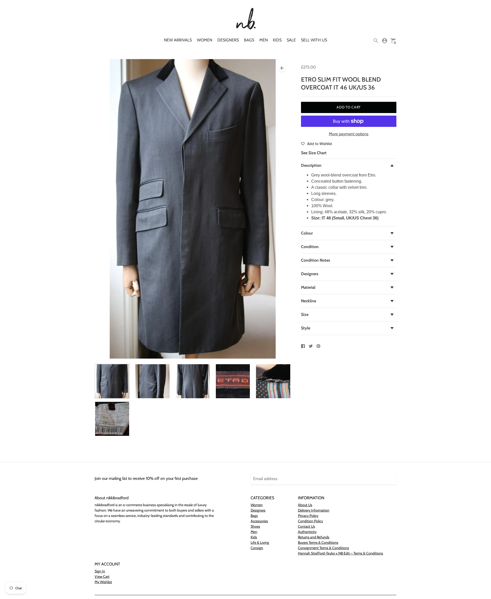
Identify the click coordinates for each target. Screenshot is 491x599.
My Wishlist (103, 582)
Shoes (255, 526)
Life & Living (260, 542)
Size (304, 314)
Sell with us (314, 40)
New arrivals (178, 40)
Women (204, 40)
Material (308, 287)
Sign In (100, 571)
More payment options (349, 133)
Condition (310, 246)
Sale (291, 40)
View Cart (102, 576)
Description (311, 165)
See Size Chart (314, 152)
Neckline (308, 300)
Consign (257, 548)
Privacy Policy (308, 515)
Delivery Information (313, 510)
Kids (277, 40)
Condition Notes (315, 260)
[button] (316, 143)
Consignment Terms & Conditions (323, 548)
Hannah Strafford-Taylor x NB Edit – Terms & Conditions (340, 553)
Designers (228, 40)
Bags (249, 40)
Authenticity (307, 531)
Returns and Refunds (313, 537)
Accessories (259, 521)
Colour (307, 233)
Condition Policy (310, 521)
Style (305, 328)
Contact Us (306, 526)
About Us (305, 505)
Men (263, 40)
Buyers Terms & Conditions (318, 542)
